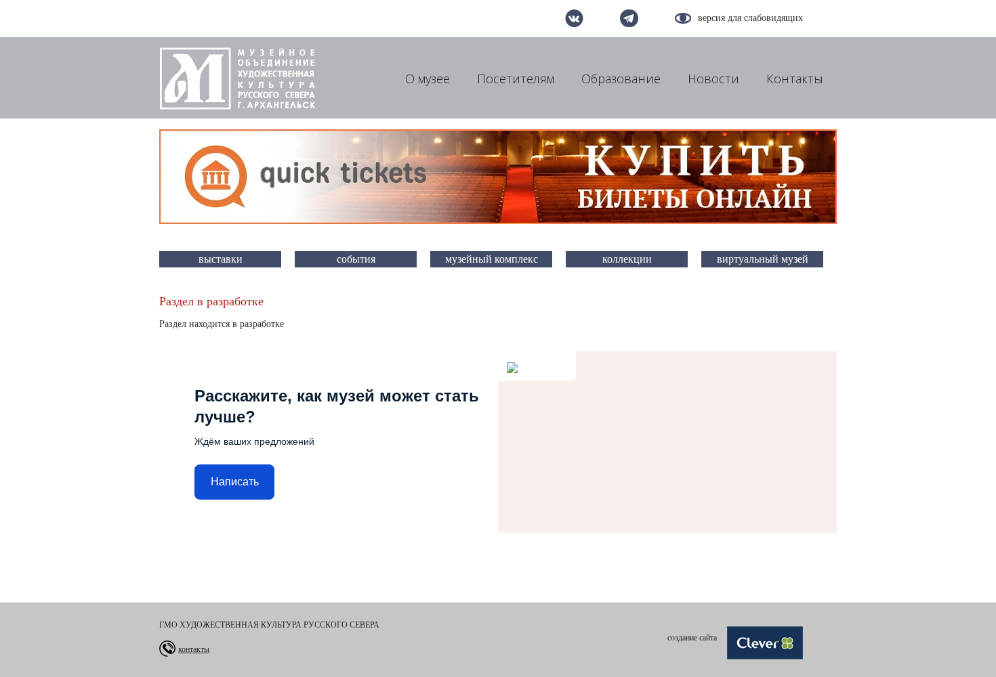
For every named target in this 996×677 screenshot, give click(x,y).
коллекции (627, 259)
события (356, 259)
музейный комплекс (491, 259)
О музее (427, 78)
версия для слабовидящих (750, 18)
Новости (713, 78)
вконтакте (574, 18)
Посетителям (515, 78)
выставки (221, 259)
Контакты (794, 78)
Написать (235, 481)
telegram (629, 18)
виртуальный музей (762, 259)
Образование (621, 78)
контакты (193, 649)
